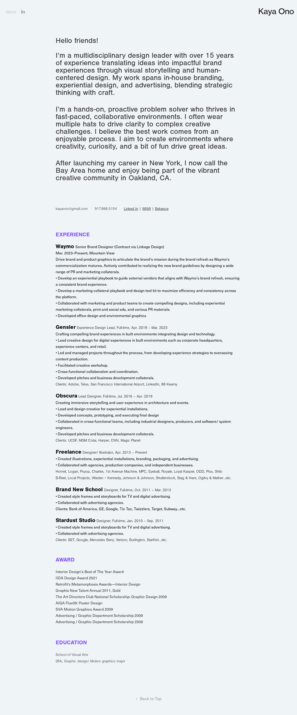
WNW (146, 209)
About (11, 11)
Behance (161, 209)
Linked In (131, 209)
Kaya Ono (276, 11)
